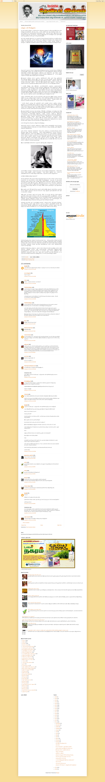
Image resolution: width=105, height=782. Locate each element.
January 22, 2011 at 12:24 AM (30, 276)
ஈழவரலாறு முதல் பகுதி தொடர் (27, 647)
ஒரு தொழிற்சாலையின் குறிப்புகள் (28, 649)
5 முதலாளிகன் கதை (25, 665)
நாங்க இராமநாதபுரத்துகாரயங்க (61, 743)
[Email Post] (31, 256)
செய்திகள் (24, 643)
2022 (56, 703)
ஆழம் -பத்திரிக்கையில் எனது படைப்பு (28, 666)
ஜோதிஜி (25, 266)
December (58, 723)
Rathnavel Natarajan (28, 327)
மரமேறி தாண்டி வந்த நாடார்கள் (72, 115)
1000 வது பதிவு (25, 672)
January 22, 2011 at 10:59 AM (30, 369)
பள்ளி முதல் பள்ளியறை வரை (61, 763)
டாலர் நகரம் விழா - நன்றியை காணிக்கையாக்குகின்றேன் (72, 160)
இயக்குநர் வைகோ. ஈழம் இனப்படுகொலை (63, 749)
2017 (56, 711)
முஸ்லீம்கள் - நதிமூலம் (71, 128)
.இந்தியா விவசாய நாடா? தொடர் (27, 659)
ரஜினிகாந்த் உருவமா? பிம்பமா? (72, 166)
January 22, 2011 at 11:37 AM (30, 390)
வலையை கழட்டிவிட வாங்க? (72, 141)
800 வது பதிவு (24, 688)
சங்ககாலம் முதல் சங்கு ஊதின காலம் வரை (63, 756)
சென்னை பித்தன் (27, 486)
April (57, 736)
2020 (56, 706)
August (57, 730)
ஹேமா (25, 320)
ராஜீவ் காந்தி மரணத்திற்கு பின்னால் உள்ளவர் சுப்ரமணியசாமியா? (33, 619)
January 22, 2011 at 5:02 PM (29, 482)
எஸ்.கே (25, 462)
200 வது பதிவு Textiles (26, 674)
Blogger (57, 772)
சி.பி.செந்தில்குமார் (27, 381)
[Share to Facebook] (37, 257)
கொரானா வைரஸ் (25, 644)
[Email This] (33, 257)
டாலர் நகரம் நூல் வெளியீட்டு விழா (28, 646)
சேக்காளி (26, 477)
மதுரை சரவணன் (27, 516)
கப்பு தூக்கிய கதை (70, 153)
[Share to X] (36, 257)
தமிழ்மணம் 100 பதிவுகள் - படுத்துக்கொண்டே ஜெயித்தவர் (66, 764)
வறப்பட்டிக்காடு (58, 761)
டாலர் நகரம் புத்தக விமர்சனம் (27, 662)
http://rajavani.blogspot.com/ (30, 365)
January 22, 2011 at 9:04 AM (29, 340)
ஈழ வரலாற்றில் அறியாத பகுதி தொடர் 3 (29, 653)
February (58, 740)
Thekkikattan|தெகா (28, 287)
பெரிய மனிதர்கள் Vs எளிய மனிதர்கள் (73, 134)
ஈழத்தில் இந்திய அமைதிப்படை (27, 650)
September (58, 728)
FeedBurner (77, 191)
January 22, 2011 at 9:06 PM (29, 489)
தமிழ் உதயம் (26, 344)
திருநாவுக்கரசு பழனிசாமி (28, 455)
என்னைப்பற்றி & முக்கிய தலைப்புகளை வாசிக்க (34, 21)
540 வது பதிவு (24, 682)
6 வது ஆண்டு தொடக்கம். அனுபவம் (28, 684)
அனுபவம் (23, 640)
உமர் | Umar (26, 356)
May (57, 735)
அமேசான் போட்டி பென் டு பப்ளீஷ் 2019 (29, 690)
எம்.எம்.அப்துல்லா (27, 273)
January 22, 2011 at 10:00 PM (30, 513)
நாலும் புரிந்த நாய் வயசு (32, 623)
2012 (56, 720)
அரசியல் (23, 642)
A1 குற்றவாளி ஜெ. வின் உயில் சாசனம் (34, 574)
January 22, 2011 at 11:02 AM (30, 377)
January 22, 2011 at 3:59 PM (29, 466)
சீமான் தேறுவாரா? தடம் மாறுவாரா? (73, 121)
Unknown (26, 394)
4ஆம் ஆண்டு (24, 678)
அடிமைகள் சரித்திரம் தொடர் (27, 652)
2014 (56, 716)
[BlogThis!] (34, 257)
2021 (56, 705)
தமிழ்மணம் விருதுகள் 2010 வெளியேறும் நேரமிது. (64, 754)
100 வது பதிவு (24, 671)
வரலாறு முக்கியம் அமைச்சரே (61, 758)
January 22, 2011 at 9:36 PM (29, 503)
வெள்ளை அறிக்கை (70, 147)
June (57, 733)
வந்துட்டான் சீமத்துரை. (28, 28)
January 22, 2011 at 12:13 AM (30, 269)
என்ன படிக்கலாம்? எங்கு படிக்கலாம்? (34, 602)
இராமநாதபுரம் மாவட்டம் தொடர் (29, 258)
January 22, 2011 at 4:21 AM (29, 323)
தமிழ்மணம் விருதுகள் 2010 (27, 669)
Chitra (25, 280)
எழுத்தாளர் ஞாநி (25, 691)
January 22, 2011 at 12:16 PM (30, 401)
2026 (56, 696)
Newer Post (23, 525)
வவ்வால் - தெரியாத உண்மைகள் (33, 595)
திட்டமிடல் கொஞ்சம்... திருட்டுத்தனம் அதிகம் (64, 746)
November (58, 725)
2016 (56, 713)
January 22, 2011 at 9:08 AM (29, 352)
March (57, 738)
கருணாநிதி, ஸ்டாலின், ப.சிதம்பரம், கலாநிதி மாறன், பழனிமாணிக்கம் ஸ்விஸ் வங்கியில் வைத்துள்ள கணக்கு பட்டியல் (48, 630)
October (57, 726)
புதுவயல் (23, 663)
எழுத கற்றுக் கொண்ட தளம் (52, 21)
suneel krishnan (27, 334)
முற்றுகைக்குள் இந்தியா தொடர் (27, 655)
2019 (56, 708)
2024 (56, 700)
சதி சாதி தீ (58, 744)
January (57, 741)
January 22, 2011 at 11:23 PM (30, 520)
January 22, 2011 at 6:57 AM (29, 331)
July (57, 731)
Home (21, 21)
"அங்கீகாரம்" (63, 21)
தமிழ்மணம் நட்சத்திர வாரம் (27, 656)
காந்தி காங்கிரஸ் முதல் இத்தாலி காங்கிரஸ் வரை (64, 748)
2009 (56, 769)
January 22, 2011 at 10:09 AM (30, 361)
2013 (56, 718)
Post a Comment (26, 522)
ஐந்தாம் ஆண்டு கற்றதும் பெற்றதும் (28, 668)
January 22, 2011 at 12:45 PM (30, 451)
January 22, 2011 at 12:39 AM (30, 283)
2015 (56, 715)
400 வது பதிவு (24, 677)
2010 (56, 767)
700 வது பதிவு (24, 687)
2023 (56, 701)
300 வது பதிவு (24, 675)
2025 (56, 698)
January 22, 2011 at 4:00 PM (29, 473)
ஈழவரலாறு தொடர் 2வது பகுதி (27, 658)
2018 (56, 710)
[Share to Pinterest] (38, 257)
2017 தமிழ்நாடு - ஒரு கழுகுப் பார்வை (34, 609)
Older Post (59, 525)
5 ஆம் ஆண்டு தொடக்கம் (26, 679)
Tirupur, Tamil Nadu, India (29, 259)
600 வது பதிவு (24, 685)
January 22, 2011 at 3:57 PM (29, 458)
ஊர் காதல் (30, 581)
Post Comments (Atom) (30, 527)
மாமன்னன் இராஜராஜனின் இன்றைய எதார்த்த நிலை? (65, 759)
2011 (56, 721)
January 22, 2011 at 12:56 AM (30, 316)
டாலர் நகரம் (24, 660)
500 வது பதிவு (24, 681)
